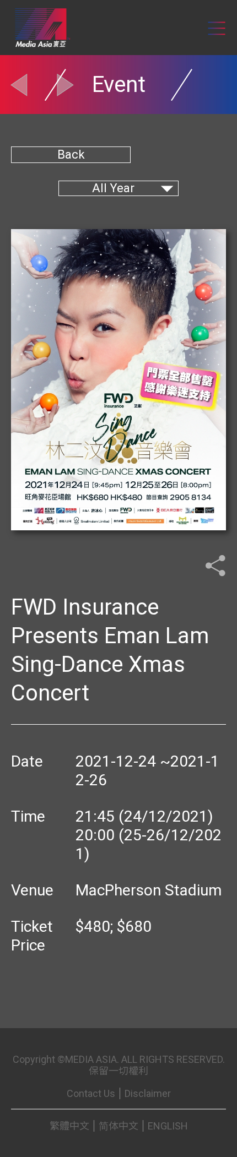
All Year (113, 188)
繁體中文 (69, 1126)
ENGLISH (168, 1126)
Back (71, 154)
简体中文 (118, 1126)
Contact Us (91, 1093)
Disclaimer (148, 1093)
